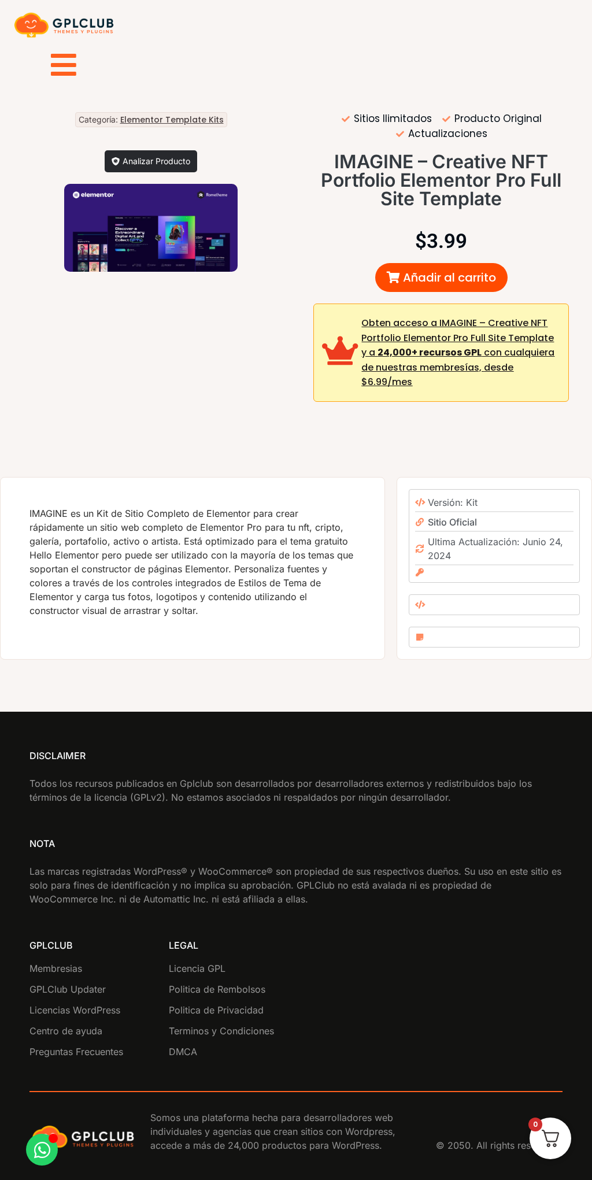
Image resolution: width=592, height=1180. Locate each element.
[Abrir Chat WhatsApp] (42, 1150)
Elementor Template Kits (172, 119)
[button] (441, 277)
